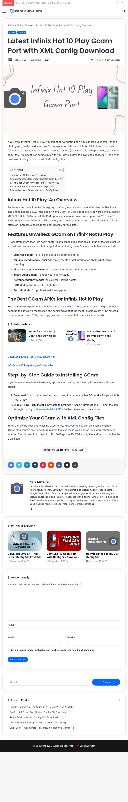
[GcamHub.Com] (26, 11)
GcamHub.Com (87, 745)
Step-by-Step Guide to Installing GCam (33, 186)
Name (12, 624)
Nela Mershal (40, 482)
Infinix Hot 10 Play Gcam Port (64, 450)
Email (11, 637)
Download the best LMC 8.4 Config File (103, 555)
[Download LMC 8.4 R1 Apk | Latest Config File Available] (25, 541)
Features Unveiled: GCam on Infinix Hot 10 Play (37, 179)
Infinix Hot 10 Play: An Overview (29, 175)
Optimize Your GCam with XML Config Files (35, 190)
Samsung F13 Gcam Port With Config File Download (63, 555)
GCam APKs (66, 306)
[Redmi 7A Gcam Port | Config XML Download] (17, 335)
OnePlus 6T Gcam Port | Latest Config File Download (38, 712)
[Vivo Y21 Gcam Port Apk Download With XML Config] (75, 335)
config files (76, 425)
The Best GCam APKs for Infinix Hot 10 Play (35, 182)
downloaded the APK (48, 409)
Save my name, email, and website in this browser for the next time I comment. (52, 650)
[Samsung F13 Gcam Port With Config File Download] (64, 541)
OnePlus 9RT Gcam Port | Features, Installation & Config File (42, 727)
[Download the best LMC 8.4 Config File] (103, 541)
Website (70, 637)
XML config (52, 159)
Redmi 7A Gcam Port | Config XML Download (34, 717)
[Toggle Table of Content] (59, 170)
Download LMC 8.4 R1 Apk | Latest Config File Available (24, 555)
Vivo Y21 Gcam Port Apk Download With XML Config (101, 336)
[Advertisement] (64, 41)
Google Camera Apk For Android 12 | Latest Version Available (42, 707)
